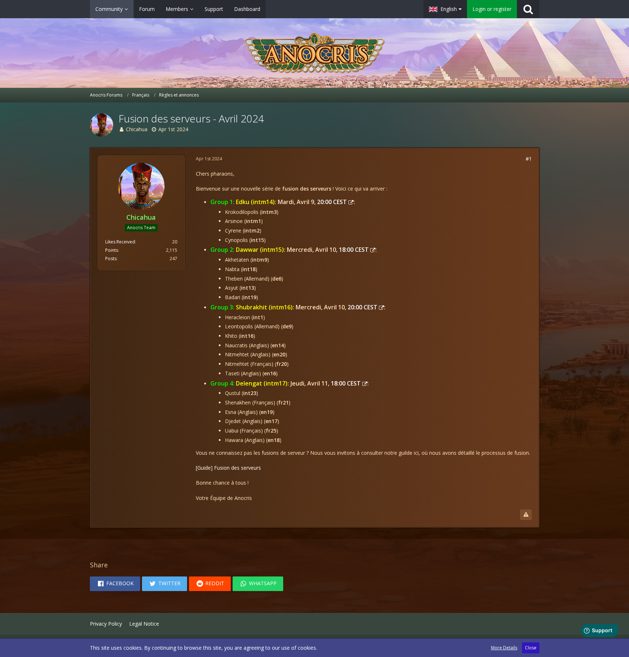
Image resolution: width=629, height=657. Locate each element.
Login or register (491, 8)
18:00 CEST (354, 250)
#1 (529, 158)
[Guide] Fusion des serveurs (228, 467)
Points (111, 250)
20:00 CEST (332, 202)
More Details (504, 648)
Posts (110, 258)
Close (531, 648)
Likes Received (120, 242)
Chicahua (136, 129)
